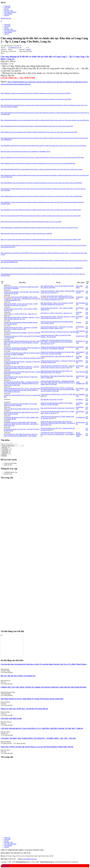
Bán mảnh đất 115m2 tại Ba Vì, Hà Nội (52, 399)
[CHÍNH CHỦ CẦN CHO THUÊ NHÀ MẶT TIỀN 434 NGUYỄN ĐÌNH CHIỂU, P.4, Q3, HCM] (46, 535)
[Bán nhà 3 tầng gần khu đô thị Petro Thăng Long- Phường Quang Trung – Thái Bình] (46, 558)
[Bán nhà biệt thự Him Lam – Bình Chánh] (46, 569)
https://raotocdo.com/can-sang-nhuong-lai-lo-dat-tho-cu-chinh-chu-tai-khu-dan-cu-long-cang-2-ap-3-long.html (31, 221)
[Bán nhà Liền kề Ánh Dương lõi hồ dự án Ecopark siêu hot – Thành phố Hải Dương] (46, 544)
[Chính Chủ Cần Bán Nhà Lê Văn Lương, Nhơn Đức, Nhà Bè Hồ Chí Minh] (46, 594)
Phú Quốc (79, 388)
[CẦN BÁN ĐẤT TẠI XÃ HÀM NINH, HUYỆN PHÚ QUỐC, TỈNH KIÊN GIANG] (46, 607)
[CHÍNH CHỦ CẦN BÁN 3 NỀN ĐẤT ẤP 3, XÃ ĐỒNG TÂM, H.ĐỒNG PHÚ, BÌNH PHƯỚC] (46, 828)
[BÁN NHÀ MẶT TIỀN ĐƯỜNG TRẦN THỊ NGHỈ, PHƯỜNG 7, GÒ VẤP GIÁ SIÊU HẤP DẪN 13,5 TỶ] (46, 571)
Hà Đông (79, 313)
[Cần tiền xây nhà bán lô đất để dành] (46, 817)
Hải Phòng (79, 286)
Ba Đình (82, 417)
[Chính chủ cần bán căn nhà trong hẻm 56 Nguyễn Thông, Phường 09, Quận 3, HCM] (46, 590)
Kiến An (78, 286)
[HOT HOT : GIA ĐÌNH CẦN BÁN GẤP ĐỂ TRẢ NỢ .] (46, 612)
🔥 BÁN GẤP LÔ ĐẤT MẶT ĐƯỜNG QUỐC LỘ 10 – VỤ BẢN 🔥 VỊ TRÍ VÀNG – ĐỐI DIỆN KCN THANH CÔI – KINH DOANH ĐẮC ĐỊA (57, 297)
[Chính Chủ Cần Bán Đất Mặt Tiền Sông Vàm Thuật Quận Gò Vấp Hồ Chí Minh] (46, 593)
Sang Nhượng (8, 14)
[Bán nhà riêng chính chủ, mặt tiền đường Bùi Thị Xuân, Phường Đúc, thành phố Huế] (46, 792)
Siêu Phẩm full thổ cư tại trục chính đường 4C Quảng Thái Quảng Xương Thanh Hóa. (32, 699)
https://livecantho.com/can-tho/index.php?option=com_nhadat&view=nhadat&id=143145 (25, 151)
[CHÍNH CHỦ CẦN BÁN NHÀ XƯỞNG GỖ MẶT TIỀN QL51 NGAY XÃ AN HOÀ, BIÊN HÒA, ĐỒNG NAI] (46, 616)
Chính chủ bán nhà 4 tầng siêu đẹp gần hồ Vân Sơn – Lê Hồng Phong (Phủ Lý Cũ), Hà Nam (56, 371)
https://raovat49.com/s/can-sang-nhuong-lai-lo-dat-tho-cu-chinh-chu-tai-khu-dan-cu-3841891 (26, 233)
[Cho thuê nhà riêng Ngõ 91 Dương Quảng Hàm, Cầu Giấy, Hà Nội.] (46, 778)
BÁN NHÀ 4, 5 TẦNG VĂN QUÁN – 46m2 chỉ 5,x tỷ (56, 313)
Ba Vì (81, 399)
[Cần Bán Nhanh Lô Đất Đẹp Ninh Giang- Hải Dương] (46, 563)
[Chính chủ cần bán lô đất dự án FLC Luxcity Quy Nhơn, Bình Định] (22, 396)
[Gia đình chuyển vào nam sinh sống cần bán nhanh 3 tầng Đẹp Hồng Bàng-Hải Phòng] (46, 602)
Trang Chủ (7, 6)
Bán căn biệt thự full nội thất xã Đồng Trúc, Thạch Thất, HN (58, 408)
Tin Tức (6, 9)
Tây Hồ (82, 336)
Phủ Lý (78, 371)
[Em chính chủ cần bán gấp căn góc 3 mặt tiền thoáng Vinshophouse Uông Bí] (46, 555)
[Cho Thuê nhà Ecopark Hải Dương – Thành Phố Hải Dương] (46, 543)
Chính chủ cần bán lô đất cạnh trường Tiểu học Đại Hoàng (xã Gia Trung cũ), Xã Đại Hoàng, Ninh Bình (58, 347)
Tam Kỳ (78, 376)
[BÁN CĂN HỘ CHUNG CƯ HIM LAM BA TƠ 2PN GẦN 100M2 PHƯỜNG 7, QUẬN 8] (46, 830)
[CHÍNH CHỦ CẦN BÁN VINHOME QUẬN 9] (46, 615)
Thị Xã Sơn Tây (80, 291)
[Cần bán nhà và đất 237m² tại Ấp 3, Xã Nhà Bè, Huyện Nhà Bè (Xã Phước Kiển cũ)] (46, 770)
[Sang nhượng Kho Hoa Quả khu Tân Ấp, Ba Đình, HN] (46, 768)
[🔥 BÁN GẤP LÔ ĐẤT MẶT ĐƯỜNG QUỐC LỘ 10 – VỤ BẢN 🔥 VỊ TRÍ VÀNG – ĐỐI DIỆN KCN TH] (22, 300)
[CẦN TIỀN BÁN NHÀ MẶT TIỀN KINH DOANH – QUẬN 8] (46, 626)
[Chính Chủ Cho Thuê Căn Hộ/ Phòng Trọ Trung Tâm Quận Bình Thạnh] (46, 609)
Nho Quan (79, 331)
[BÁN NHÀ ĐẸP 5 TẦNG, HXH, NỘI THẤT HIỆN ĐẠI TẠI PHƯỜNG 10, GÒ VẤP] (46, 621)
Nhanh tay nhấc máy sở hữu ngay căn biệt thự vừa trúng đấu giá (24, 709)
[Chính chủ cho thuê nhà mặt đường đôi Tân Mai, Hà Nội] (46, 494)
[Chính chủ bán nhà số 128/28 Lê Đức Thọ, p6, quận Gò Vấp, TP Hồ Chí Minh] (46, 514)
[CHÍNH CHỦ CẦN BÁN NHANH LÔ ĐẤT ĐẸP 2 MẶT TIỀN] (46, 604)
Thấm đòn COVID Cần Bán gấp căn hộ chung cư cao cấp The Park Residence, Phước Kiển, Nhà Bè (37, 747)
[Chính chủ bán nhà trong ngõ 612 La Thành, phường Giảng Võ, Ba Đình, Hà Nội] (22, 419)
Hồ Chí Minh (78, 433)
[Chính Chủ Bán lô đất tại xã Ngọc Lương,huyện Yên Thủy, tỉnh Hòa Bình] (46, 816)
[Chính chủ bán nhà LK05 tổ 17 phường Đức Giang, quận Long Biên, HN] (46, 779)
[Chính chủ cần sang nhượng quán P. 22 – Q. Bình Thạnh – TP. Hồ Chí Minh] (46, 598)
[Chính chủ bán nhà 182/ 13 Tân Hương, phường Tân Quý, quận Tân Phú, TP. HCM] (46, 550)
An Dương (79, 352)
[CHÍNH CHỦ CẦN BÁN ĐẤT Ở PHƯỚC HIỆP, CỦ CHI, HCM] (46, 527)
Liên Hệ (6, 15)
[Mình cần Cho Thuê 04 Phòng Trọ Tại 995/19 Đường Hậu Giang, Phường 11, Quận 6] (46, 825)
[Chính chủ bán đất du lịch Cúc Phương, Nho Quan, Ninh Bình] (22, 332)
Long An (16, 47)
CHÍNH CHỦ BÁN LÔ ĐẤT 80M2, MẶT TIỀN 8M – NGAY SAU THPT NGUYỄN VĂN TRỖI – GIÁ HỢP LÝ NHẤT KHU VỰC (58, 423)
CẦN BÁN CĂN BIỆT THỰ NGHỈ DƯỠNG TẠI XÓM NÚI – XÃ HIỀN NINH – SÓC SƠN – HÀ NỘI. (38, 738)
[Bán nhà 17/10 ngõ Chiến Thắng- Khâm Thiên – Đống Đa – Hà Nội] (46, 519)
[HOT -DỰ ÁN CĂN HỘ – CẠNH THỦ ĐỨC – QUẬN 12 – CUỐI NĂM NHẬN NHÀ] (46, 811)
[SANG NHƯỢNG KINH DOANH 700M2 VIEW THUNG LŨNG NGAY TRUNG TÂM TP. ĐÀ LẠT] (46, 549)
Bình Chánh (79, 435)
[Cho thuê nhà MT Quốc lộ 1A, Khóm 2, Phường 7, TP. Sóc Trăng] (46, 795)
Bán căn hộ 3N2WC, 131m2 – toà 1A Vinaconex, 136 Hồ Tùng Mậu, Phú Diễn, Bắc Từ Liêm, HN (57, 303)
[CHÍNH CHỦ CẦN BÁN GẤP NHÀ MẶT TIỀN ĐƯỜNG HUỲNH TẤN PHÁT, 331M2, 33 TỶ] (46, 618)
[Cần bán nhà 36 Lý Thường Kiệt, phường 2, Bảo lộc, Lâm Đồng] (46, 561)
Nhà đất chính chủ (6, 18)
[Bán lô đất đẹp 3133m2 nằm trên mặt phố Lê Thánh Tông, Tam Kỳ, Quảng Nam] (22, 378)
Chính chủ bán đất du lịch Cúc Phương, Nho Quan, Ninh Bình (58, 332)
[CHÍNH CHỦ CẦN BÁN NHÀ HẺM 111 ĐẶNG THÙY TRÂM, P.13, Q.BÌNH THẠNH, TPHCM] (46, 834)
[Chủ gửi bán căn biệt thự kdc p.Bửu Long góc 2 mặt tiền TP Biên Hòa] (46, 591)
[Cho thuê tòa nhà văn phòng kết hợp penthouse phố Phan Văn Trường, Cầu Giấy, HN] (46, 773)
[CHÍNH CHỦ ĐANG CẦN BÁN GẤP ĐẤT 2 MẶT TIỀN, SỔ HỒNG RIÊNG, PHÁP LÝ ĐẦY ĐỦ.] (46, 613)
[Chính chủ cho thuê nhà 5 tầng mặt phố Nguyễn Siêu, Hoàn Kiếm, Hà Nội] (46, 495)
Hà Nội (78, 291)
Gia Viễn (78, 347)
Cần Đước (11, 47)
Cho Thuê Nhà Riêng (10, 12)
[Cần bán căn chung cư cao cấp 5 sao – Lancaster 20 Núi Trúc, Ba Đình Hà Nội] (22, 430)
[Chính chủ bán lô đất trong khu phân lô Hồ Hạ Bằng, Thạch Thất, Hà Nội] (46, 525)
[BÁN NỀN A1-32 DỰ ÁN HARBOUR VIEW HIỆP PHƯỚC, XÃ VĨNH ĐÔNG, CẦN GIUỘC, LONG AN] (46, 827)
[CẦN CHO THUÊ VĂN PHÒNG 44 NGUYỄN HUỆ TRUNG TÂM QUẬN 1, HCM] (46, 809)
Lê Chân (78, 403)
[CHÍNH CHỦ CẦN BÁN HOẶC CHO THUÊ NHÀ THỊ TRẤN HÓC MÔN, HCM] (46, 536)
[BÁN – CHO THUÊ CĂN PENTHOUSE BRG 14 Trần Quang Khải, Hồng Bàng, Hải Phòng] (46, 762)
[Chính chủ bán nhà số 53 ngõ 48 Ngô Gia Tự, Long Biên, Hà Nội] (46, 767)
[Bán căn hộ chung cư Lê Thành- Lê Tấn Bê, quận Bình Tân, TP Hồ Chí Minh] (46, 547)
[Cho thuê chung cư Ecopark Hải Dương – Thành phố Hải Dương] (46, 541)
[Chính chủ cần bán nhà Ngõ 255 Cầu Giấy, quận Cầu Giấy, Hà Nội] (46, 790)
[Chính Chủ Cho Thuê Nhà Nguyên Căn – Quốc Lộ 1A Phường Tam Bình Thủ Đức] (46, 628)
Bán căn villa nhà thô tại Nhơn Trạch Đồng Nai (18, 676)
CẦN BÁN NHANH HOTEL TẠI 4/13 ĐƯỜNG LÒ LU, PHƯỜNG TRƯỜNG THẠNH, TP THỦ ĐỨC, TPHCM (42, 728)
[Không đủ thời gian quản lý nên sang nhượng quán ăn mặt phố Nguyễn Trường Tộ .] (46, 585)
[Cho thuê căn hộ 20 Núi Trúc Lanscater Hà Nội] (46, 781)
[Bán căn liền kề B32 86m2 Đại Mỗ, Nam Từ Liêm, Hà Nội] (46, 505)
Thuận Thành (78, 382)
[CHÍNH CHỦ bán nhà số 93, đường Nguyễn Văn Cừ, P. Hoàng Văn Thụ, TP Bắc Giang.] (46, 805)
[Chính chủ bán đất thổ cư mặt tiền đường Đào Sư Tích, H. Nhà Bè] (46, 500)
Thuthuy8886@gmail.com (29, 859)
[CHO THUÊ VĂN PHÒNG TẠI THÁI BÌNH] (46, 538)
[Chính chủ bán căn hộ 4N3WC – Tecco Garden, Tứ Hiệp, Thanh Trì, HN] (22, 310)
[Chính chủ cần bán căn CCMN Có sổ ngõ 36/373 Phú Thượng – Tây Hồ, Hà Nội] (22, 337)
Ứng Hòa (78, 322)
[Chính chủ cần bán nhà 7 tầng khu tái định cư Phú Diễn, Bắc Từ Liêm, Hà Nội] (46, 506)
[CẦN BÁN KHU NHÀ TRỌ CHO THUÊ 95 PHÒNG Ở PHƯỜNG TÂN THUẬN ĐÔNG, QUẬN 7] (46, 605)
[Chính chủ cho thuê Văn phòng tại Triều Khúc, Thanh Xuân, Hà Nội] (46, 524)
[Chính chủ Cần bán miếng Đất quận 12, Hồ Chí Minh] (46, 601)
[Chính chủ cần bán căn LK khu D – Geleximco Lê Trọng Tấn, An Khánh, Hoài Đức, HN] (22, 363)
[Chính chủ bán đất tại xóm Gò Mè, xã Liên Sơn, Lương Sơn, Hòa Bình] (46, 528)
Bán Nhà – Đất (8, 10)
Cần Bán (28, 49)
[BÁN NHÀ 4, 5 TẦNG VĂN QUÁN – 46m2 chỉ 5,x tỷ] (20, 314)
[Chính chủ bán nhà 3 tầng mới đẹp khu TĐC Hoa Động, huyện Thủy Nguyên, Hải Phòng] (46, 764)
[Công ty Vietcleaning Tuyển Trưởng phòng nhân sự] (46, 776)
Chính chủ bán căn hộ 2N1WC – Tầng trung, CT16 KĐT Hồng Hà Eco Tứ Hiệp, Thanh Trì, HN (57, 327)
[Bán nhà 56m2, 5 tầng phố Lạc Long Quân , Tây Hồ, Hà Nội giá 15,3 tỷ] (46, 520)
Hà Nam (82, 371)
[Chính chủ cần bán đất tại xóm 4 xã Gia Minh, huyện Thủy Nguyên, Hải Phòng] (46, 539)
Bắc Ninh (82, 383)
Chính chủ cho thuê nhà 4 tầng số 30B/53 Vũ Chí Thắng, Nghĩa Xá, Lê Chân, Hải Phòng (57, 403)
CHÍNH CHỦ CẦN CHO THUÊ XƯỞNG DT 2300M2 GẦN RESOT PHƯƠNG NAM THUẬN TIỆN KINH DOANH (43, 687)
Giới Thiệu (7, 7)
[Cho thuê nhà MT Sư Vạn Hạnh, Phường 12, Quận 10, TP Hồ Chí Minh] (46, 797)
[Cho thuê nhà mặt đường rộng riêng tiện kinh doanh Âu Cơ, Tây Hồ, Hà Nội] (46, 587)
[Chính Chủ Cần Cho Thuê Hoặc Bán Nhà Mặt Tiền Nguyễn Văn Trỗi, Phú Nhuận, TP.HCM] (46, 596)
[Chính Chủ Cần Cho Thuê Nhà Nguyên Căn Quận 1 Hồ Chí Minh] (46, 620)
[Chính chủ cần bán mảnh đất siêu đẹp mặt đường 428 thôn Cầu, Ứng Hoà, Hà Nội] (22, 324)
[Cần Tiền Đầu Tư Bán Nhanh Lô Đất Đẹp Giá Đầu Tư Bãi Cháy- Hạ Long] (46, 588)
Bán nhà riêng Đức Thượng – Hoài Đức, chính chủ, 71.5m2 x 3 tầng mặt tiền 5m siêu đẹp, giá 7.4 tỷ (58, 317)
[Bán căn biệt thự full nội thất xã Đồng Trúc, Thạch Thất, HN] (21, 409)
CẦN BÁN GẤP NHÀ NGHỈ (11, 718)
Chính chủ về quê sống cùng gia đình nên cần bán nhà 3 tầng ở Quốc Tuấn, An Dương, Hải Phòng (58, 352)
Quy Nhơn (79, 394)
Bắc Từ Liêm (79, 303)
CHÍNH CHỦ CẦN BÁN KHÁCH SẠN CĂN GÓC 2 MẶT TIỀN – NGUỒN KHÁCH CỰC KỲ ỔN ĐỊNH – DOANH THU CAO (57, 342)
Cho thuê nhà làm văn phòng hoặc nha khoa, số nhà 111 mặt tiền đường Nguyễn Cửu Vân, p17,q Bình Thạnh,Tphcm (43, 664)
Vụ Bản (78, 297)
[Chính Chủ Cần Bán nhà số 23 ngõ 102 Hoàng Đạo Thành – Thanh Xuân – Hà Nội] (46, 819)
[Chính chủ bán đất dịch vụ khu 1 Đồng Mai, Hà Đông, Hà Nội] (22, 358)
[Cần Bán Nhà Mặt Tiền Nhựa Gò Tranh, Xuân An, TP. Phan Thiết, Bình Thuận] (46, 560)
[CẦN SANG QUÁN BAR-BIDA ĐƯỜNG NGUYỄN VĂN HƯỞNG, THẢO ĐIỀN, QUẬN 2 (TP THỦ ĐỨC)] (46, 814)
